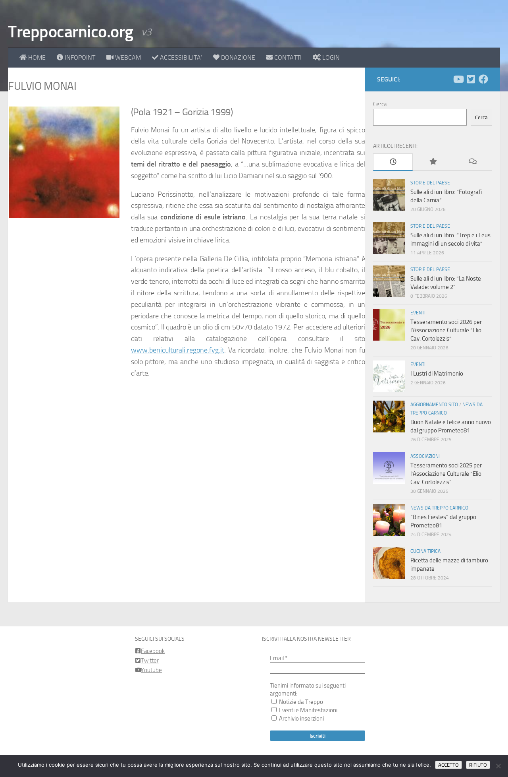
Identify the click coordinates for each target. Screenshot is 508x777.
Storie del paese (430, 183)
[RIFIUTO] (498, 766)
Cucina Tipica (425, 551)
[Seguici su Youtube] (458, 79)
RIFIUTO (478, 765)
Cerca (380, 104)
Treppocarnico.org (70, 32)
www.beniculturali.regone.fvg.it (177, 350)
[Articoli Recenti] (393, 162)
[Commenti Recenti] (472, 162)
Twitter (150, 660)
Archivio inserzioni (301, 718)
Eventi (417, 313)
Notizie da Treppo (300, 701)
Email (278, 658)
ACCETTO (448, 765)
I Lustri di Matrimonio (436, 373)
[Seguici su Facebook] (483, 79)
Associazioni (425, 456)
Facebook (153, 651)
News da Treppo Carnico (439, 508)
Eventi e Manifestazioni (307, 710)
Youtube (151, 670)
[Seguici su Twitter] (470, 79)
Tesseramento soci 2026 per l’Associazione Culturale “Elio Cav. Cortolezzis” (446, 330)
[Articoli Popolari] (432, 162)
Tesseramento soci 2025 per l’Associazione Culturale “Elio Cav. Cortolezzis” (446, 474)
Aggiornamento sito (434, 404)
